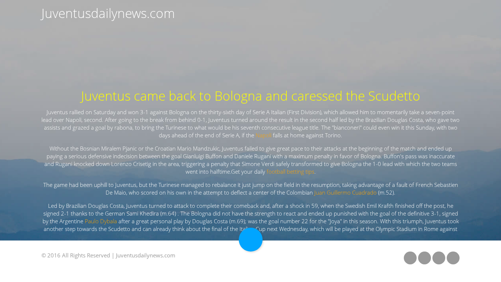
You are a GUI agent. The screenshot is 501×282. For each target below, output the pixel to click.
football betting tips (290, 172)
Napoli (263, 135)
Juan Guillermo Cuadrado (345, 192)
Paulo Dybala (101, 221)
